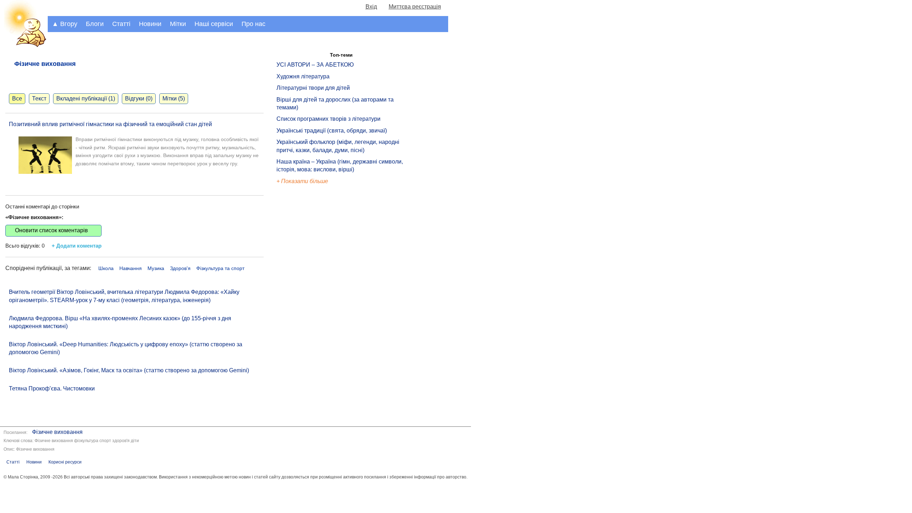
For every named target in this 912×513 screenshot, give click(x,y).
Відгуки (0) (138, 98)
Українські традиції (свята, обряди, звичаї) (331, 131)
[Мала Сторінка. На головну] (24, 46)
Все (17, 98)
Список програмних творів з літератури (328, 119)
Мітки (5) (173, 98)
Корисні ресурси (65, 462)
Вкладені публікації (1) (85, 98)
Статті (121, 23)
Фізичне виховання (57, 432)
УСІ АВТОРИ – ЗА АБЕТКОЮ (315, 65)
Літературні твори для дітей (313, 88)
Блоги (95, 23)
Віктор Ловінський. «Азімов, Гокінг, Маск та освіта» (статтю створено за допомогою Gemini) (129, 370)
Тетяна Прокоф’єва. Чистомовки (52, 388)
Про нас (253, 23)
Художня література (303, 76)
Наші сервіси (214, 23)
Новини (150, 23)
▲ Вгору (64, 23)
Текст (39, 98)
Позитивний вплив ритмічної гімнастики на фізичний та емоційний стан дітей (110, 124)
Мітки (178, 23)
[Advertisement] (309, 306)
